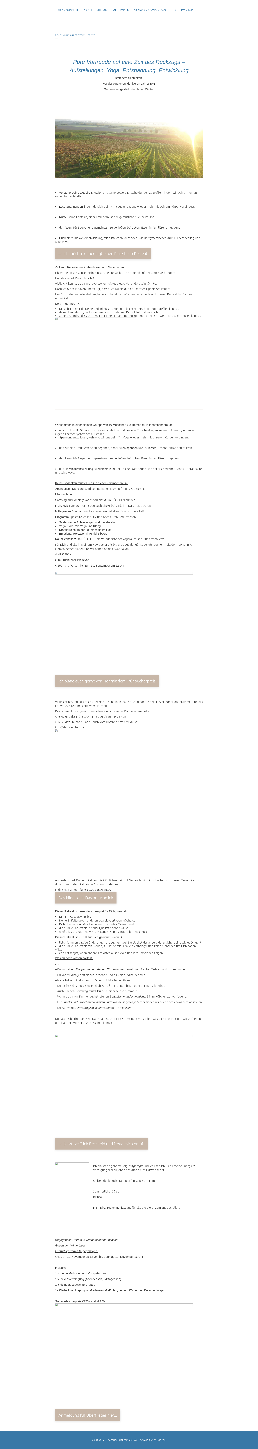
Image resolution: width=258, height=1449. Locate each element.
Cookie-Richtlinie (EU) (153, 1440)
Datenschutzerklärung (122, 1440)
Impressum (98, 1440)
